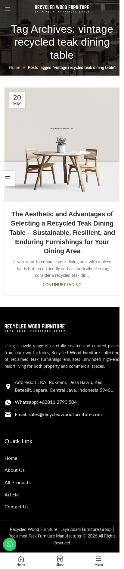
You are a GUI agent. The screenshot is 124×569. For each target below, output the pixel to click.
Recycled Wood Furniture (75, 353)
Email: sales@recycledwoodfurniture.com (58, 414)
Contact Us (17, 507)
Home (14, 68)
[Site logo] (62, 9)
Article (12, 495)
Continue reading (62, 285)
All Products (18, 482)
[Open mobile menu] (8, 9)
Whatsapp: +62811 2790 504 (46, 402)
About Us (15, 470)
